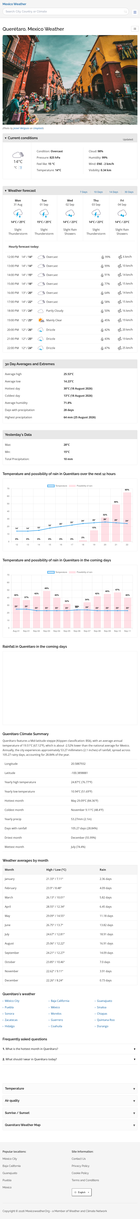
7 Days (83, 191)
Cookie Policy (80, 1173)
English (81, 1192)
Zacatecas (11, 1020)
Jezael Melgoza (21, 128)
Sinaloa (101, 1007)
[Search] (125, 11)
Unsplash (38, 128)
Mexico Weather (14, 4)
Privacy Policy (80, 1166)
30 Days (129, 191)
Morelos (56, 1013)
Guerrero (57, 1020)
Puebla (9, 1007)
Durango (102, 1026)
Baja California (60, 1001)
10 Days (98, 191)
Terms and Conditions (85, 1180)
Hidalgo (10, 1026)
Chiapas (102, 1013)
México (55, 1007)
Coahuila (56, 1026)
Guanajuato (104, 1001)
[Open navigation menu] (134, 12)
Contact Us (79, 1158)
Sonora (9, 1013)
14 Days (113, 191)
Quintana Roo (106, 1020)
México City (12, 1001)
